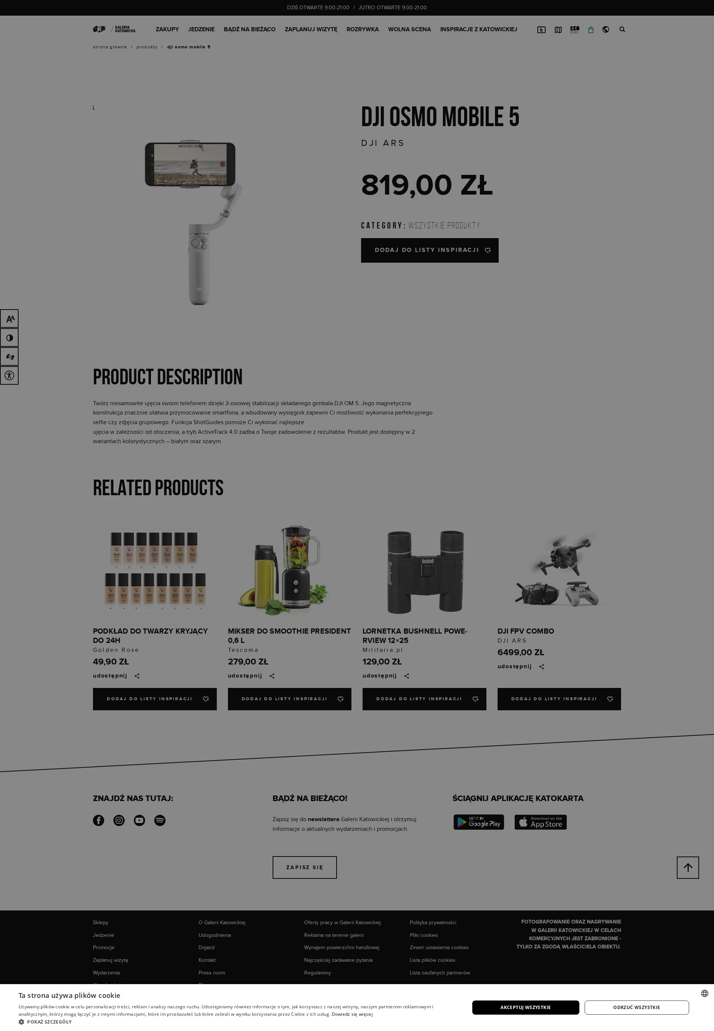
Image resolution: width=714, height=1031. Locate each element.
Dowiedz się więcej (352, 1014)
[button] (237, 1021)
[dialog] (357, 515)
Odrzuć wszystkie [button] (636, 1007)
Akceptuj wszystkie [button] (526, 1007)
